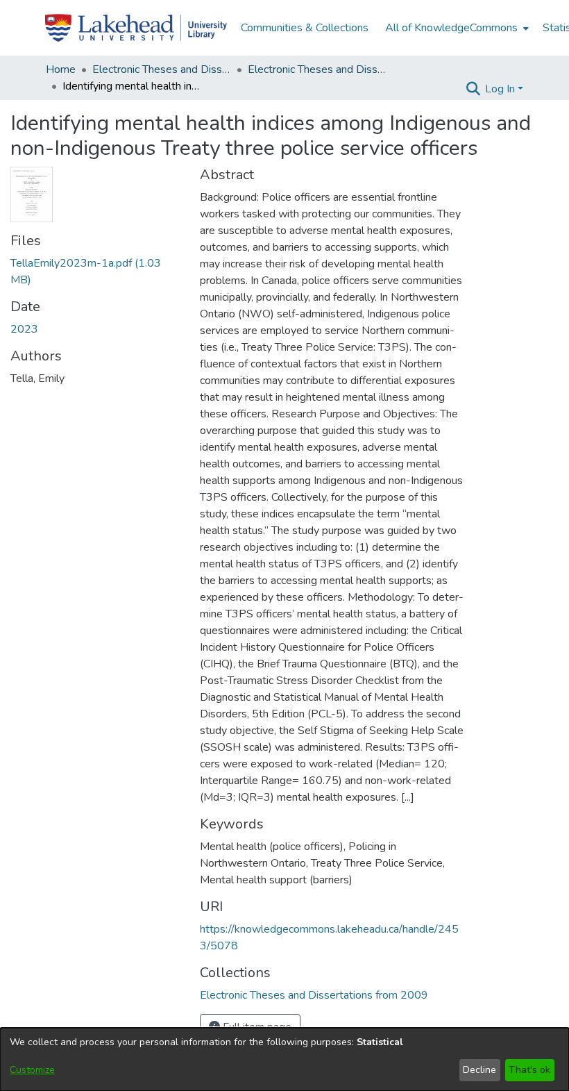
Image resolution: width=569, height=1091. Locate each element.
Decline (479, 1069)
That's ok (529, 1069)
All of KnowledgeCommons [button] (451, 27)
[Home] (136, 28)
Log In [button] (501, 89)
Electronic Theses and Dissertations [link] (161, 69)
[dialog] (284, 1059)
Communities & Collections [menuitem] (304, 27)
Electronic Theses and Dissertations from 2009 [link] (317, 69)
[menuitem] (455, 28)
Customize (32, 1069)
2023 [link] (24, 329)
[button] (473, 89)
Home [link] (61, 69)
